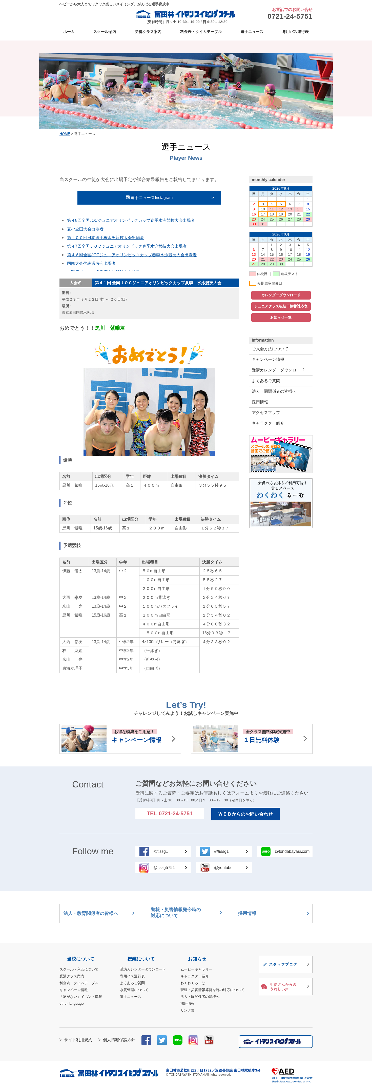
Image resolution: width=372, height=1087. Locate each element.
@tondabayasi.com (292, 851)
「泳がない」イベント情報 (80, 997)
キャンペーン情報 (268, 359)
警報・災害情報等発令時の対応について (212, 990)
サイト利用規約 (78, 1040)
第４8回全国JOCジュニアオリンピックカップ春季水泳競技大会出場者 (131, 220)
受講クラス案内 (148, 31)
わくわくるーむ (192, 983)
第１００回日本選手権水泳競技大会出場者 (105, 237)
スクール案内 (104, 31)
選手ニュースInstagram (151, 197)
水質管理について (134, 990)
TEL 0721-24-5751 (170, 813)
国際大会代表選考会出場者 (91, 263)
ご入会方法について (270, 349)
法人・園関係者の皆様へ (274, 391)
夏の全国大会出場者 (85, 229)
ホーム (69, 31)
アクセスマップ (266, 412)
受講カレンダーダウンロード (278, 370)
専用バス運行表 (295, 31)
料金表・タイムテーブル (201, 31)
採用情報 (260, 402)
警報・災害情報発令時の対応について (176, 912)
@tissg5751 (164, 867)
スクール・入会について (78, 969)
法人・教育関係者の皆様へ (91, 913)
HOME (64, 134)
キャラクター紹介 (268, 423)
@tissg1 (160, 851)
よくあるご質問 (266, 381)
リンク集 (187, 1010)
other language (71, 1003)
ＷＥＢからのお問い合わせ (245, 814)
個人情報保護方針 (119, 1040)
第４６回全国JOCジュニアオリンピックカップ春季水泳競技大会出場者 (132, 255)
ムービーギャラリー (196, 969)
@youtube (223, 867)
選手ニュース (252, 31)
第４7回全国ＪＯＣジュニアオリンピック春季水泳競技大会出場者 (127, 246)
